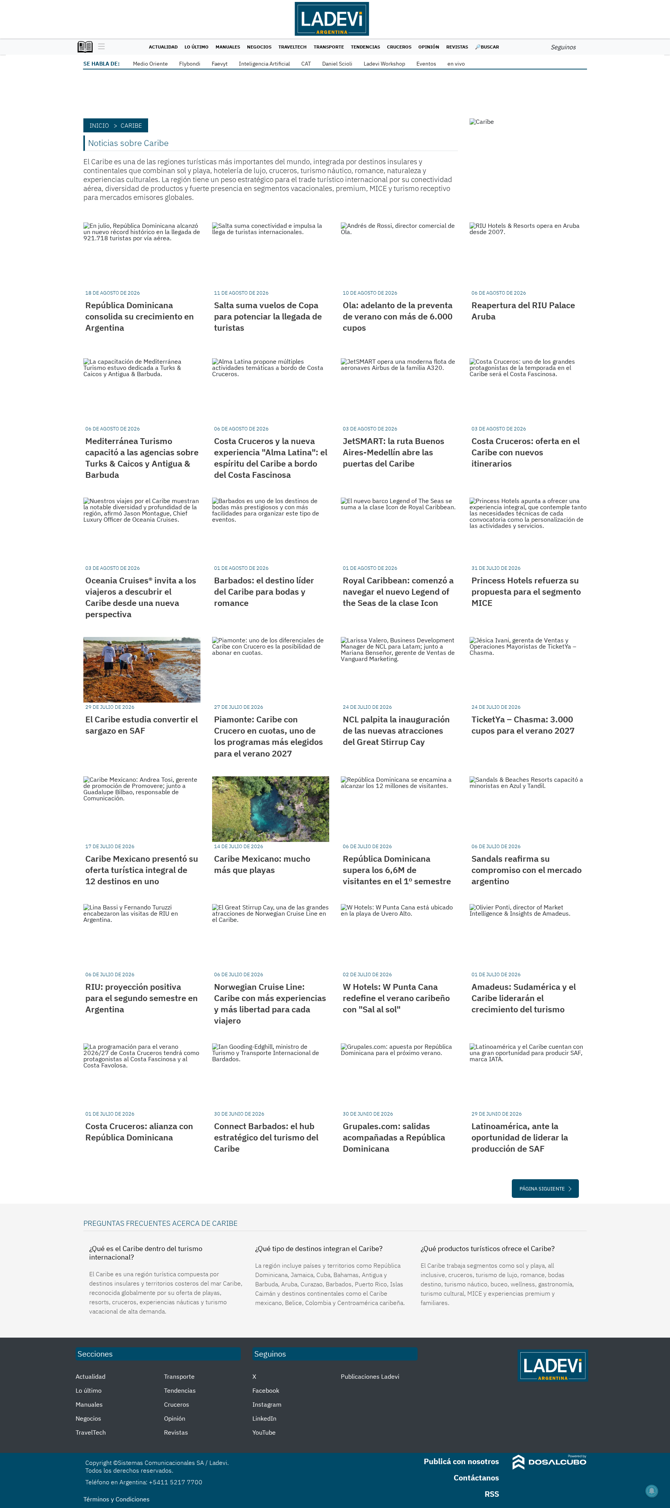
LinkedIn (264, 1418)
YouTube (264, 1432)
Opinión (428, 47)
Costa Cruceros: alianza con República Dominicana (139, 1131)
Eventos (426, 63)
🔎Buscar (487, 47)
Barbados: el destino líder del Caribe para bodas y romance (264, 591)
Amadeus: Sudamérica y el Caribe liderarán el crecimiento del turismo (523, 998)
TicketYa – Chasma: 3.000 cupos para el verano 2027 (523, 724)
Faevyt (220, 63)
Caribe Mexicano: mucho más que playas (262, 864)
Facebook (265, 1390)
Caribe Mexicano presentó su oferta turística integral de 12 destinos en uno (141, 870)
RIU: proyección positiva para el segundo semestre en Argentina (141, 998)
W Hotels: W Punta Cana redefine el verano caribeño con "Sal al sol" (396, 998)
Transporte (329, 47)
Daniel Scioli (337, 63)
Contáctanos (476, 1477)
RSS (492, 1494)
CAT (306, 63)
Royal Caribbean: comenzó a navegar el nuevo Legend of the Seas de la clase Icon (398, 591)
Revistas (457, 47)
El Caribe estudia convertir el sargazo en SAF (141, 724)
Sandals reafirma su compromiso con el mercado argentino (526, 870)
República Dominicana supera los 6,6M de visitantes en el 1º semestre (397, 870)
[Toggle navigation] (99, 47)
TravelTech (292, 47)
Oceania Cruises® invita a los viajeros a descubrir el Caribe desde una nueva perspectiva (140, 597)
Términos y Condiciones (116, 1499)
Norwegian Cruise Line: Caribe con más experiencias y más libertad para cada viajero (270, 1003)
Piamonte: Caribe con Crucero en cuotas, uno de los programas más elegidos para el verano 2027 (268, 735)
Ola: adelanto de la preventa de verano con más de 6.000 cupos (397, 316)
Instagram (266, 1404)
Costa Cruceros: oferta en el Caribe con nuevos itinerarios (525, 452)
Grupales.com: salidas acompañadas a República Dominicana (394, 1137)
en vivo (456, 63)
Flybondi (189, 63)
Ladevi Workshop (384, 63)
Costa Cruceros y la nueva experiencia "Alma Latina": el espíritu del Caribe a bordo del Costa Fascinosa (270, 457)
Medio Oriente (150, 63)
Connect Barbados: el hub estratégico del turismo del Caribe (266, 1137)
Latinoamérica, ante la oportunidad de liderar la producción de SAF (519, 1137)
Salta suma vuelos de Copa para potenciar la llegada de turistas (268, 316)
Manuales (228, 47)
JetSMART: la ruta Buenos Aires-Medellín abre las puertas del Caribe (393, 452)
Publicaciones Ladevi (370, 1376)
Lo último (197, 47)
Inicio (99, 125)
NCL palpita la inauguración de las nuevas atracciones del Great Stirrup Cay (396, 730)
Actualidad (163, 47)
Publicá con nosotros (461, 1461)
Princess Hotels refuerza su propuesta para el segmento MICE (526, 591)
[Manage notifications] (652, 1491)
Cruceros (399, 47)
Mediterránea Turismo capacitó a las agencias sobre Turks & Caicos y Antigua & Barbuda (142, 457)
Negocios (259, 47)
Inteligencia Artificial (264, 63)
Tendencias (365, 47)
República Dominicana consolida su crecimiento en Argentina (139, 316)
